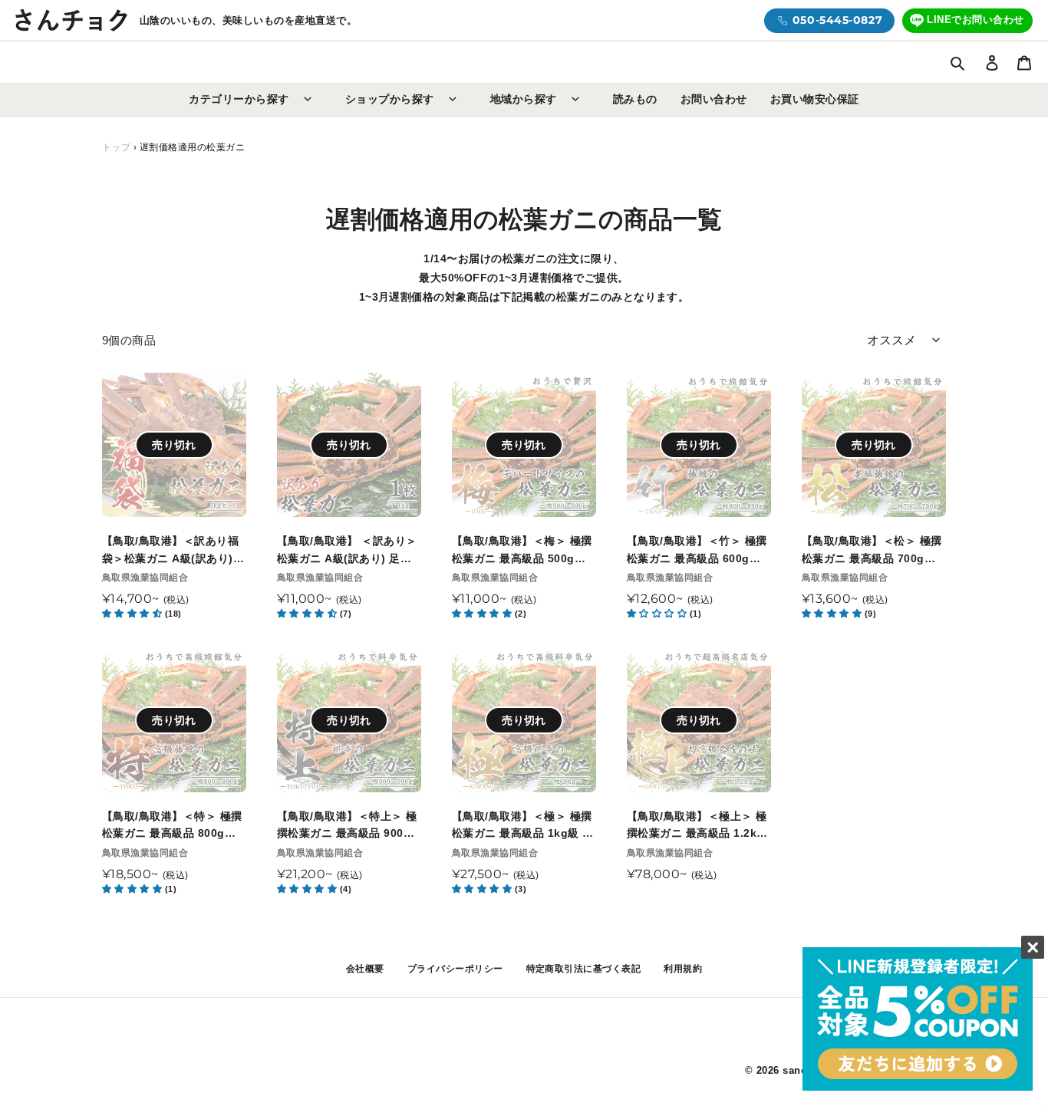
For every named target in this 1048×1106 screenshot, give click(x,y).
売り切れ (174, 445)
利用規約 (683, 968)
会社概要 (365, 968)
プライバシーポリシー (455, 968)
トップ (116, 147)
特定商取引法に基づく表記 (583, 968)
